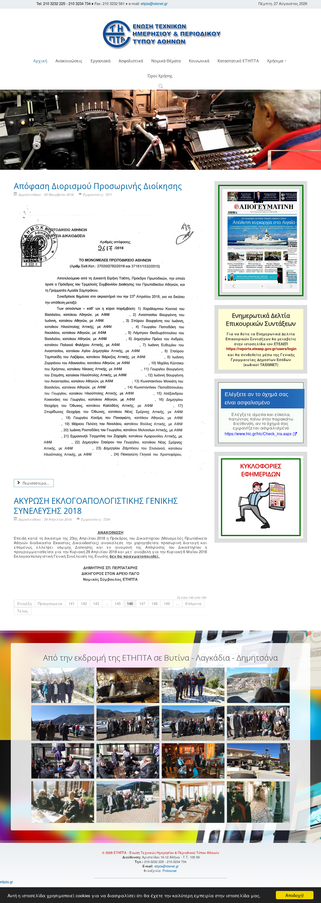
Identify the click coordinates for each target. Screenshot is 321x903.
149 (167, 603)
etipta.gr (6, 881)
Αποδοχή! (294, 895)
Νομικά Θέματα (166, 61)
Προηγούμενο (50, 603)
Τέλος (22, 611)
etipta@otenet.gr (154, 3)
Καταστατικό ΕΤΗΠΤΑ (238, 61)
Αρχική (40, 61)
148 (154, 603)
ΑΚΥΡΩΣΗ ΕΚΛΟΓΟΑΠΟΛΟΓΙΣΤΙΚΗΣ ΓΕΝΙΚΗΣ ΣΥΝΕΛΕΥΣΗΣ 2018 (96, 505)
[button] (160, 86)
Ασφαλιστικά (131, 61)
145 (118, 603)
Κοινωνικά (199, 61)
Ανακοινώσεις (68, 61)
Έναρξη (24, 603)
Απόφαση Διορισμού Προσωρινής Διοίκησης (98, 186)
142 (84, 603)
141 (71, 603)
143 (96, 603)
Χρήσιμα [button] (275, 61)
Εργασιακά (100, 61)
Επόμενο (193, 603)
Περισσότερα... (35, 483)
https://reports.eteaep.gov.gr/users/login (261, 348)
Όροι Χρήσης (160, 76)
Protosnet (170, 870)
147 (142, 603)
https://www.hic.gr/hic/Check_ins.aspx (258, 433)
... (106, 603)
